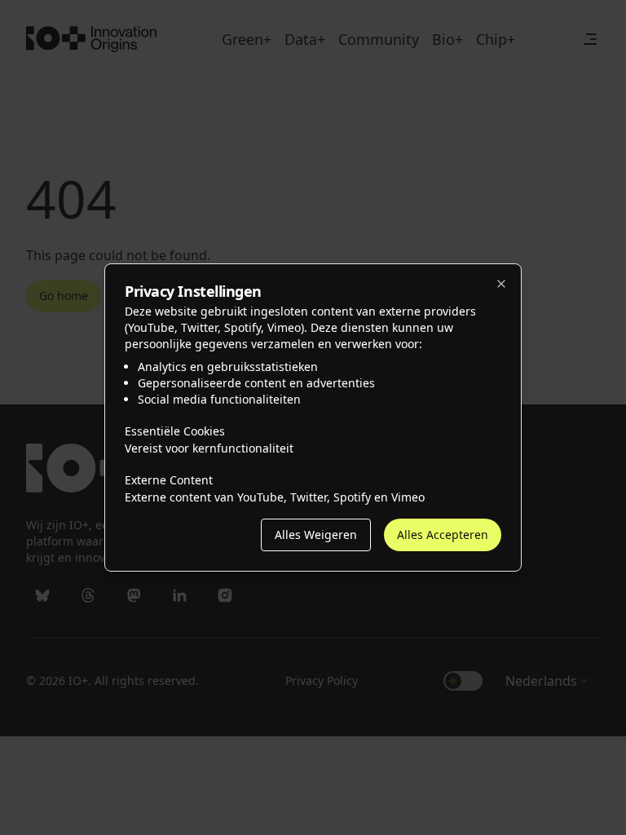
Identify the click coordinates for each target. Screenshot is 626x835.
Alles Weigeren (304, 535)
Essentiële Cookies (181, 430)
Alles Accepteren (437, 535)
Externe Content (175, 479)
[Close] (501, 283)
